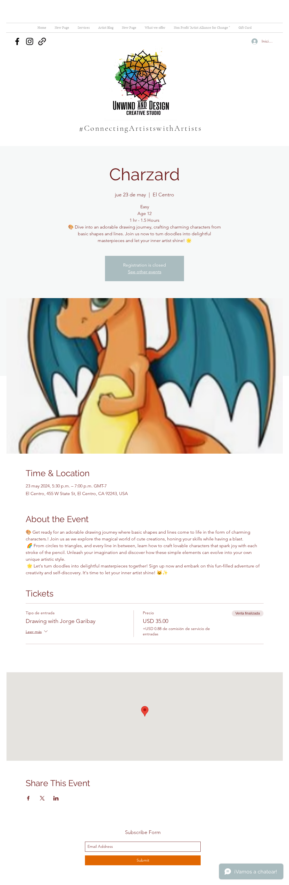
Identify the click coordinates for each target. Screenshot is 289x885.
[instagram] (29, 41)
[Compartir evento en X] (42, 798)
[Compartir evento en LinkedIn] (56, 798)
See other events (144, 271)
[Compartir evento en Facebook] (28, 798)
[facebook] (17, 41)
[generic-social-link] (42, 41)
